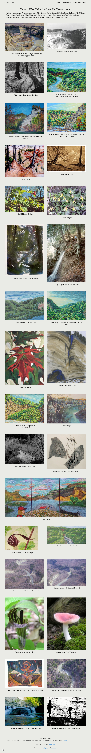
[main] (45, 13)
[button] (89, 2)
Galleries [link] (66, 2)
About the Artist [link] (78, 2)
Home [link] (59, 2)
